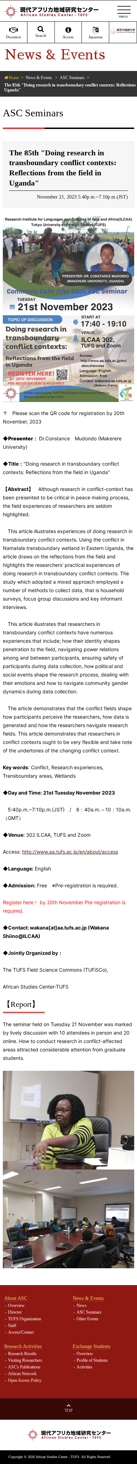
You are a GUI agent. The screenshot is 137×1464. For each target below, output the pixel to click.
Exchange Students (91, 1346)
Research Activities (23, 1346)
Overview (16, 1305)
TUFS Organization (24, 1318)
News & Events (39, 77)
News (81, 1305)
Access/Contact (21, 1332)
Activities (84, 1367)
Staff (12, 1325)
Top (69, 1410)
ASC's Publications (24, 1367)
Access (68, 37)
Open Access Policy (24, 1380)
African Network (22, 1373)
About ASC (15, 1298)
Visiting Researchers (25, 1360)
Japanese (96, 37)
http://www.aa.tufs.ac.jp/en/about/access (70, 852)
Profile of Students (92, 1360)
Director (15, 1312)
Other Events (87, 1318)
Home (14, 77)
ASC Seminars (72, 77)
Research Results (22, 1353)
